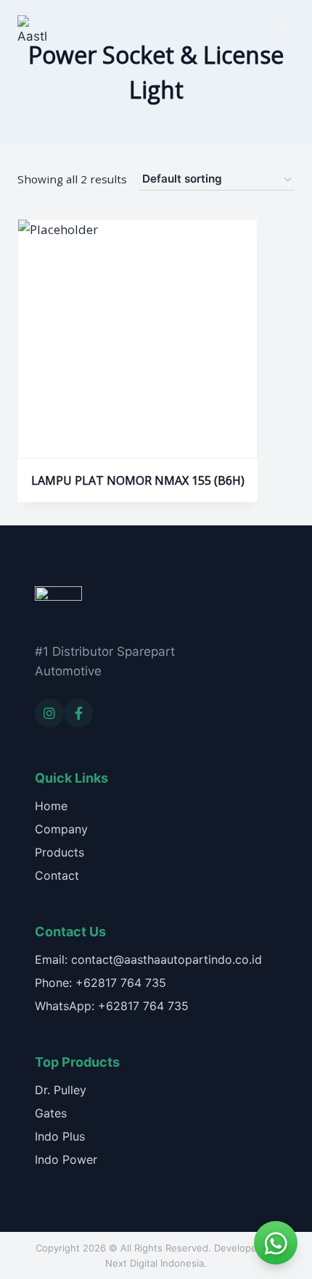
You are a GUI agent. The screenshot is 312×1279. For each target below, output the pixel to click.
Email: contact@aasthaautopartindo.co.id (148, 959)
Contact (57, 875)
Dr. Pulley (60, 1090)
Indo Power (66, 1159)
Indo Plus (60, 1136)
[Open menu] (281, 31)
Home (51, 806)
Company (61, 829)
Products (59, 852)
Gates (51, 1113)
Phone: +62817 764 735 (100, 982)
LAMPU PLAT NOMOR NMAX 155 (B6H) (138, 480)
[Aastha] (31, 30)
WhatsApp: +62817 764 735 (112, 1006)
